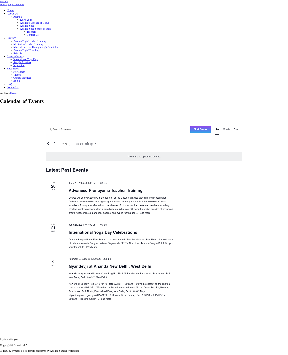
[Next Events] (54, 143)
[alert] (144, 156)
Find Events (200, 129)
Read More (144, 212)
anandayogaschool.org (12, 4)
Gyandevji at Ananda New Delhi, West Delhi (110, 266)
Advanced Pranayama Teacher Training (106, 190)
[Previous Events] (48, 143)
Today (64, 143)
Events (13, 93)
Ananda (4, 1)
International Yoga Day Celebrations (103, 232)
